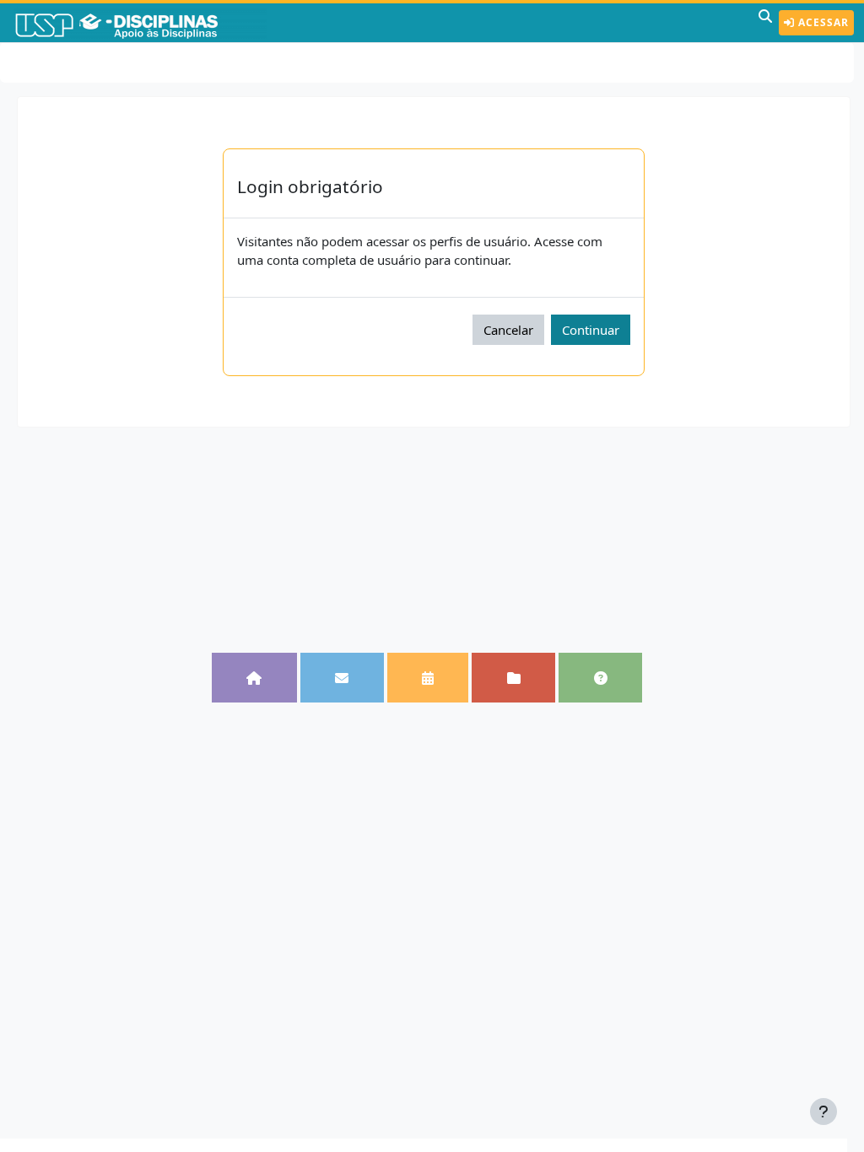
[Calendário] (428, 677)
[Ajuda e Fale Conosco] (600, 677)
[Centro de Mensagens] (342, 677)
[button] (765, 22)
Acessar (822, 22)
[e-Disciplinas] (142, 23)
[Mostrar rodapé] (823, 1111)
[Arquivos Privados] (513, 677)
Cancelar (508, 329)
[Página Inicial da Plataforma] (254, 677)
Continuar (590, 329)
